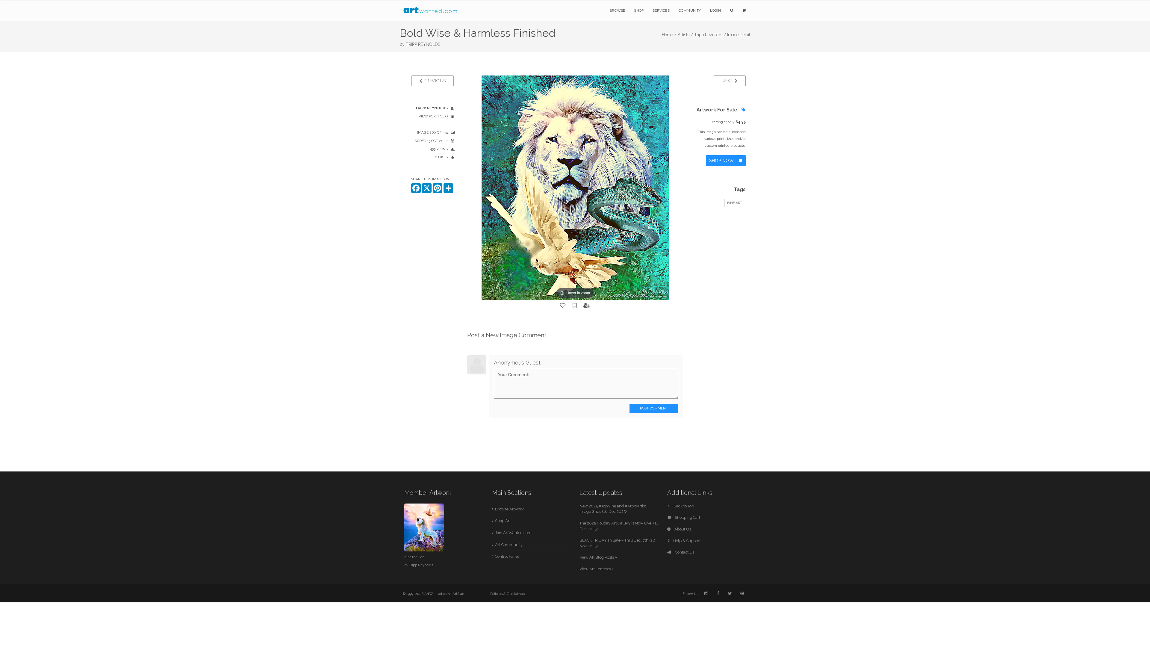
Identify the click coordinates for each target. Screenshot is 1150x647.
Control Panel (507, 556)
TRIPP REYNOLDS (423, 44)
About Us (682, 529)
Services (661, 10)
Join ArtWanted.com (513, 532)
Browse (617, 10)
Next (728, 80)
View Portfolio (433, 116)
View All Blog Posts (597, 557)
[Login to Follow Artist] (586, 305)
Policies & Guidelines (507, 594)
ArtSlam (459, 594)
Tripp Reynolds (421, 565)
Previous (434, 80)
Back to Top (683, 506)
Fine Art (734, 203)
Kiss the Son (414, 557)
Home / (669, 34)
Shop (639, 10)
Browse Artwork (509, 509)
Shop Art (503, 520)
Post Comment (654, 408)
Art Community (509, 544)
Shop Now (722, 160)
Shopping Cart (687, 517)
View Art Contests (595, 569)
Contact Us (684, 552)
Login (715, 10)
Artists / (685, 34)
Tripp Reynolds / (710, 34)
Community (690, 10)
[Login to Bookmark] (574, 305)
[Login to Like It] (563, 305)
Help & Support (686, 541)
